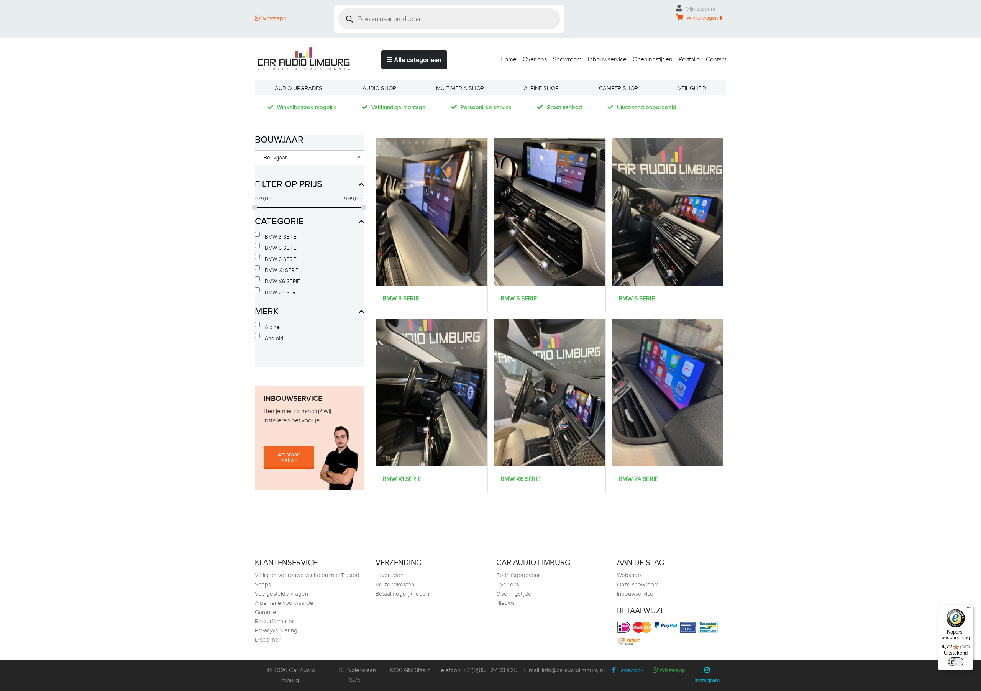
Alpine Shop (541, 88)
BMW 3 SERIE (281, 237)
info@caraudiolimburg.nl (573, 670)
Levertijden (390, 575)
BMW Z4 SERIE (282, 293)
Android (274, 338)
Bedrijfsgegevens (518, 575)
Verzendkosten (395, 584)
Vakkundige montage (398, 107)
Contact (716, 59)
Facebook (630, 670)
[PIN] (689, 627)
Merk (267, 311)
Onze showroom (638, 584)
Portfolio (689, 59)
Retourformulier (274, 621)
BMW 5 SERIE (281, 248)
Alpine (272, 327)
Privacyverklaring (276, 630)
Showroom (567, 59)
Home (508, 59)
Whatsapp (273, 18)
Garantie (265, 612)
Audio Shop (379, 88)
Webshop (629, 575)
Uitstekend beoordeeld (646, 107)
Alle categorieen (416, 60)
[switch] (955, 661)
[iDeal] (625, 627)
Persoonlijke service (486, 107)
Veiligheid (692, 88)
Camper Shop (618, 88)
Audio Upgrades (298, 88)
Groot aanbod (564, 107)
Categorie (279, 221)
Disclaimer (268, 640)
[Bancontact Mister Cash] (709, 627)
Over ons (535, 59)
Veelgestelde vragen (281, 594)
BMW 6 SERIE (281, 259)
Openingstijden (653, 59)
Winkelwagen (701, 18)
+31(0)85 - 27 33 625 (490, 670)
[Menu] (968, 609)
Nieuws (505, 603)
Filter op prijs (288, 184)
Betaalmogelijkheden (402, 594)
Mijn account (699, 9)
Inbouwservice (607, 59)
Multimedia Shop (460, 88)
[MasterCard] (643, 627)
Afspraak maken (288, 457)
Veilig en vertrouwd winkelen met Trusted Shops (307, 580)
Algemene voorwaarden (286, 603)
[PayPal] (666, 624)
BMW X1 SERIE (282, 271)
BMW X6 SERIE (282, 282)
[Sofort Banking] (630, 641)
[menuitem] (505, 58)
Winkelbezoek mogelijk (306, 107)
